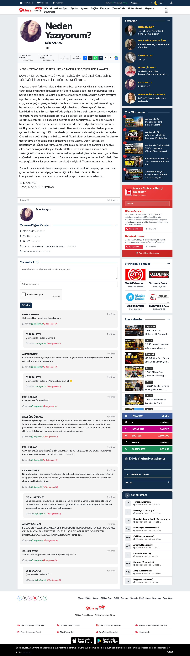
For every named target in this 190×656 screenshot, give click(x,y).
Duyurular (49, 12)
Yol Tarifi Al (152, 229)
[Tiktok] (40, 598)
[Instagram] (30, 598)
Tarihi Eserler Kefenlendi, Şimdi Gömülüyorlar (151, 32)
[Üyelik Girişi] (170, 3)
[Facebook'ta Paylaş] (85, 58)
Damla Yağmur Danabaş (151, 95)
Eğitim (74, 8)
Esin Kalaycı (53, 43)
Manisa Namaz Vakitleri (110, 625)
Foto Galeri (28, 3)
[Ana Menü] (166, 12)
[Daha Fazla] (100, 58)
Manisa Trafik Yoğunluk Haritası (153, 625)
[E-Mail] (47, 48)
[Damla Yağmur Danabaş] (130, 98)
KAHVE (26, 241)
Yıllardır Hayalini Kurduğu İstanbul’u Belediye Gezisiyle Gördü (157, 388)
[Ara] (166, 8)
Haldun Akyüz (146, 27)
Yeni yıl (141, 59)
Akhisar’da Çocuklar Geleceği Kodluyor (154, 374)
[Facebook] (20, 598)
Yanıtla (27, 324)
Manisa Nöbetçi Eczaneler (33, 625)
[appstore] (82, 641)
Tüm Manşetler (67, 632)
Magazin (149, 8)
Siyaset (84, 8)
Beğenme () (51, 324)
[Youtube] (35, 598)
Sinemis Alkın (145, 56)
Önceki (25, 200)
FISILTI (26, 236)
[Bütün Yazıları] (116, 225)
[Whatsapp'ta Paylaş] (95, 58)
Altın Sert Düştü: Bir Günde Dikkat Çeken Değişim (157, 360)
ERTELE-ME (28, 231)
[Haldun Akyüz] (130, 30)
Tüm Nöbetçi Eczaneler (149, 253)
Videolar (44, 3)
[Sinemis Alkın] (130, 57)
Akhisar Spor (61, 8)
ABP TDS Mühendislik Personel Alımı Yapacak (156, 332)
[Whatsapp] (45, 598)
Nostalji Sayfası (147, 68)
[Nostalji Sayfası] (130, 71)
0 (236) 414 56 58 (135, 247)
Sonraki (111, 200)
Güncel (48, 8)
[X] (25, 598)
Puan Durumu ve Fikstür (31, 632)
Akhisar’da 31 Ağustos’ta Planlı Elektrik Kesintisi (155, 401)
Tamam (170, 652)
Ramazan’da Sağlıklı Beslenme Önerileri (154, 46)
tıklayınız (27, 652)
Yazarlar (59, 3)
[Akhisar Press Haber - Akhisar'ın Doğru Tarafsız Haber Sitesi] (30, 10)
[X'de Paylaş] (90, 58)
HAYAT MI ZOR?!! (31, 251)
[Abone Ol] (116, 58)
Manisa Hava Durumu (70, 625)
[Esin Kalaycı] (31, 31)
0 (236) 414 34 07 (135, 229)
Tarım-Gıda (118, 8)
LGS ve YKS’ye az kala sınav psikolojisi (152, 99)
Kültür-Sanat (135, 8)
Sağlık (94, 8)
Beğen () (38, 324)
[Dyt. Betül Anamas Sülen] (130, 44)
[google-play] (107, 641)
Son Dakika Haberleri (108, 632)
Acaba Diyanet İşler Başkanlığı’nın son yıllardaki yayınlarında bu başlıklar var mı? (152, 73)
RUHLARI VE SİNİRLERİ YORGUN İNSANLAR (44, 246)
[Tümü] (168, 21)
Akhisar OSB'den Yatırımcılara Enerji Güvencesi (157, 346)
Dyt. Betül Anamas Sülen (152, 41)
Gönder (26, 305)
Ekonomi (105, 8)
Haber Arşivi (144, 632)
